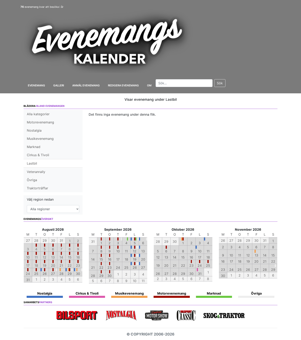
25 (36, 274)
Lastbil (32, 163)
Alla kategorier (38, 114)
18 (126, 259)
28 (61, 274)
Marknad (33, 147)
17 (118, 259)
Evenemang (36, 85)
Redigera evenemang (123, 85)
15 (101, 259)
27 (53, 274)
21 (93, 267)
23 (110, 267)
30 (78, 274)
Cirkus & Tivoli (38, 155)
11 (126, 251)
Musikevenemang (40, 139)
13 (143, 251)
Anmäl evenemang (86, 85)
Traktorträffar (37, 188)
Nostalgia (34, 130)
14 (93, 259)
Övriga (32, 180)
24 (118, 267)
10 (118, 251)
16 (109, 259)
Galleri (58, 85)
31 (28, 280)
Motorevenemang (40, 122)
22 (101, 267)
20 (143, 259)
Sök (220, 83)
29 (70, 274)
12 (134, 251)
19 (134, 259)
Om (149, 85)
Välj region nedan (40, 199)
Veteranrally (36, 172)
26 (45, 274)
